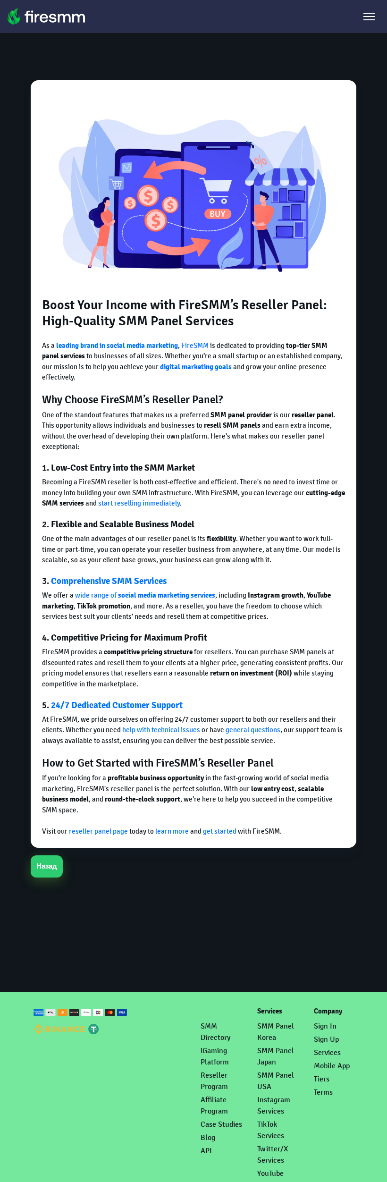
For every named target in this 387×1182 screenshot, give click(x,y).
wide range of (145, 595)
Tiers (321, 1078)
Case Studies (221, 1124)
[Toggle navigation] (369, 16)
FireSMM (195, 345)
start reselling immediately (139, 502)
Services (327, 1052)
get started (219, 831)
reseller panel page (98, 831)
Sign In (325, 1026)
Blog (208, 1137)
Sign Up (326, 1039)
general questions (253, 729)
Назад (46, 866)
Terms (323, 1092)
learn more (172, 831)
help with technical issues (161, 729)
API (206, 1150)
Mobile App (332, 1065)
